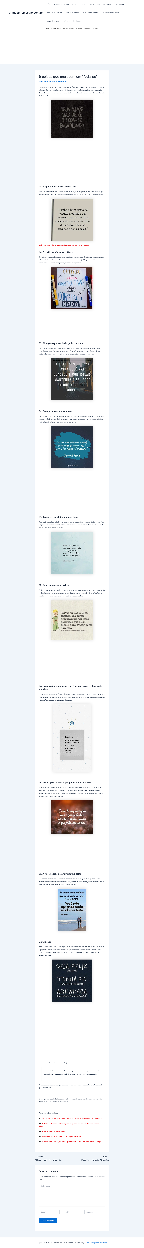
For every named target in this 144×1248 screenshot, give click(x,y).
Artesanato (120, 4)
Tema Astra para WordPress (96, 1243)
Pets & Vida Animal (90, 13)
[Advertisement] (72, 45)
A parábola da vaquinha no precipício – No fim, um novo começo (71, 1141)
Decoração (107, 4)
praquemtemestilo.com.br (26, 12)
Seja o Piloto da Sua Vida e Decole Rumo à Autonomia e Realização (73, 1119)
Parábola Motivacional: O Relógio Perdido (61, 1136)
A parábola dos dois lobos (53, 1131)
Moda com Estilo (78, 4)
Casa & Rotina (94, 4)
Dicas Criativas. (53, 21)
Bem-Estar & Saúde (54, 13)
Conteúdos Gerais (61, 4)
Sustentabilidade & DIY (110, 13)
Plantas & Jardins (72, 13)
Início (49, 4)
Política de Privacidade (72, 21)
